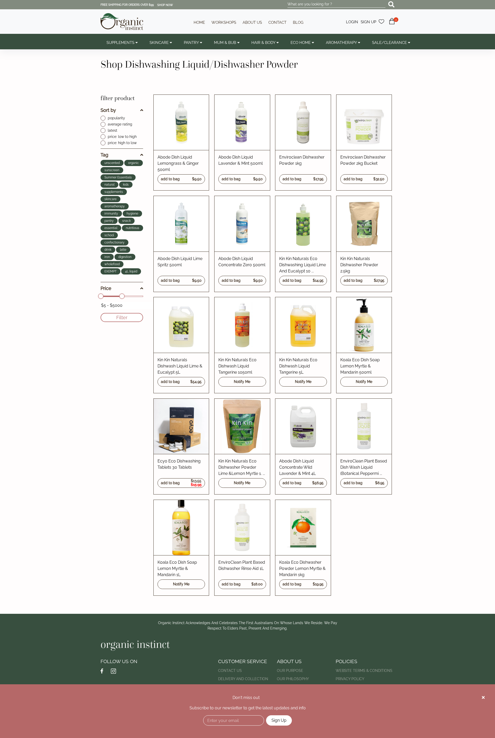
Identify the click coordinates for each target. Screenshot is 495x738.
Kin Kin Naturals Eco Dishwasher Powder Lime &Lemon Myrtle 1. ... (241, 467)
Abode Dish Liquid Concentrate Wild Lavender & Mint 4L (297, 467)
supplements (113, 192)
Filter (121, 317)
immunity (111, 213)
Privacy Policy (350, 679)
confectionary (114, 242)
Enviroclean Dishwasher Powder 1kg (302, 160)
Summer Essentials (118, 177)
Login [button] (352, 22)
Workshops (223, 22)
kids (126, 184)
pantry (109, 221)
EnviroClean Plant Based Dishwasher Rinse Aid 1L (241, 565)
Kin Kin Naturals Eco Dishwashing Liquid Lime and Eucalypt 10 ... (302, 264)
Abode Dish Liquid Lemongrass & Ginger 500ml (178, 163)
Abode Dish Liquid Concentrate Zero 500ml (241, 261)
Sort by (108, 110)
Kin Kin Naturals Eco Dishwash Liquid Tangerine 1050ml (237, 366)
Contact (277, 22)
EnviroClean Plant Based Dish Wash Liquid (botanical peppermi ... (363, 467)
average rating (120, 124)
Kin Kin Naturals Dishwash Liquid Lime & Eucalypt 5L (180, 366)
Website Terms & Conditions (364, 671)
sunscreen (111, 170)
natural (109, 184)
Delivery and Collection (243, 679)
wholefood (112, 264)
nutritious (132, 228)
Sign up (368, 22)
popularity (116, 118)
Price (106, 288)
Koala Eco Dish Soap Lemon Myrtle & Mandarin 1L (177, 568)
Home (199, 22)
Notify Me (242, 382)
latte (123, 250)
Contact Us (230, 671)
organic (133, 163)
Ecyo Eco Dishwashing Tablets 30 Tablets (179, 464)
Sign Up (278, 720)
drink (107, 250)
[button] (391, 24)
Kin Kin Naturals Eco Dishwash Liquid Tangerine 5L (298, 366)
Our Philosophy (293, 679)
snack (126, 221)
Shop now (165, 5)
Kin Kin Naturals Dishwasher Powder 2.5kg (359, 264)
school (109, 235)
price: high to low (122, 143)
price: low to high (122, 137)
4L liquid (131, 271)
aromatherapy (114, 206)
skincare (110, 199)
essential (110, 228)
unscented (112, 163)
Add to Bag (181, 179)
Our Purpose (290, 671)
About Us (252, 22)
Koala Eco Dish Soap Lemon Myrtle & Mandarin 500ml (360, 366)
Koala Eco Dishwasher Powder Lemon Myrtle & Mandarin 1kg (302, 568)
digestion (124, 257)
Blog (298, 22)
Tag (104, 155)
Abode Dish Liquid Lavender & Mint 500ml (240, 160)
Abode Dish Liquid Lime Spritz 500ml (180, 261)
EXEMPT (110, 271)
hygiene (132, 213)
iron (107, 257)
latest (112, 130)
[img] (483, 697)
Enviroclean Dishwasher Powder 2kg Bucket (363, 160)
